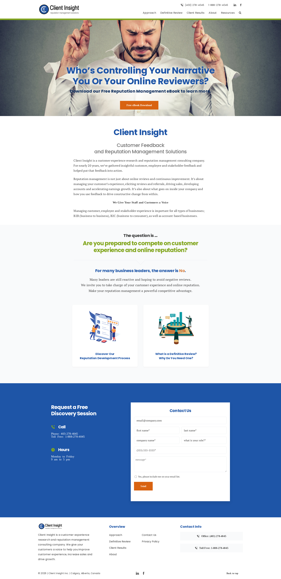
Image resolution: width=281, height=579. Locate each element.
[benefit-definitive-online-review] (176, 306)
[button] (240, 13)
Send (143, 486)
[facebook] (241, 5)
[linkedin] (235, 5)
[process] (105, 306)
